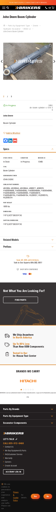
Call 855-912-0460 (13, 443)
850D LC (28, 29)
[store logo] (28, 8)
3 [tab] (26, 389)
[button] (5, 61)
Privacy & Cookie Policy (15, 496)
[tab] (28, 149)
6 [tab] (33, 389)
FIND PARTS (20, 300)
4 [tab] (28, 389)
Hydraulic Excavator (12, 29)
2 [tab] (23, 389)
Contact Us (9, 447)
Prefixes (7, 246)
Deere (36, 25)
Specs (6, 149)
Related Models (11, 239)
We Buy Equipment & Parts (15, 450)
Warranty (8, 458)
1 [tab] (21, 389)
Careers (8, 462)
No (48, 496)
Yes (35, 496)
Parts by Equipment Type (19, 25)
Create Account (11, 466)
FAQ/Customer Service (13, 454)
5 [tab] (30, 389)
